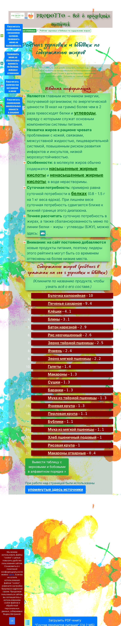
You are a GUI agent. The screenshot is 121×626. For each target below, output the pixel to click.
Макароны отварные (67, 453)
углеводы (85, 113)
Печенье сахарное (65, 303)
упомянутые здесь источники (55, 489)
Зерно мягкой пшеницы (69, 358)
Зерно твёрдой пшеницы (71, 343)
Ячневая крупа (61, 406)
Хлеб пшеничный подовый (72, 437)
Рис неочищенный (65, 335)
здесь (11, 574)
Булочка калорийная (66, 295)
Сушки (54, 382)
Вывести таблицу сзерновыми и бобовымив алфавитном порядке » (47, 466)
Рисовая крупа (61, 445)
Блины (54, 319)
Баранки (55, 390)
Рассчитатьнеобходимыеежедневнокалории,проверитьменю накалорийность (13, 36)
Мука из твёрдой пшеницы (72, 398)
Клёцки (54, 311)
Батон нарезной (62, 327)
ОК (12, 620)
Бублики (55, 421)
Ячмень (55, 351)
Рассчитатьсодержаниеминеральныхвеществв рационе (13, 106)
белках (79, 193)
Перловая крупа (63, 413)
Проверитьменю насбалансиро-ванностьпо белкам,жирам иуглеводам (13, 63)
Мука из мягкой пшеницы (71, 429)
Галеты (54, 366)
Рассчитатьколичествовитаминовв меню (12, 86)
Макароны (57, 374)
